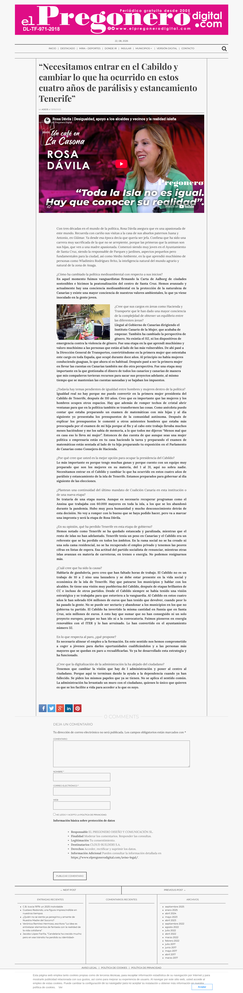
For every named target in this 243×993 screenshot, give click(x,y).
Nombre (58, 772)
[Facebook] (43, 708)
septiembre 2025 (174, 906)
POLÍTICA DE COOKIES (114, 968)
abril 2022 (170, 934)
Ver (61, 987)
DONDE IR (111, 48)
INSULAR (126, 48)
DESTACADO (67, 48)
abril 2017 (170, 954)
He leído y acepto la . (81, 815)
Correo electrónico (66, 786)
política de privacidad (93, 815)
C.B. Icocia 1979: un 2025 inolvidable (43, 906)
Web (55, 800)
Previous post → (175, 890)
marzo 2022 (171, 937)
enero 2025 (171, 910)
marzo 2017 (171, 958)
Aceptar (202, 987)
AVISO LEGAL (89, 968)
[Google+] (60, 708)
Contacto (187, 48)
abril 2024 (170, 913)
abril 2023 (170, 920)
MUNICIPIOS (143, 48)
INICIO (52, 48)
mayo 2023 (171, 917)
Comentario (60, 739)
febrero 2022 (172, 941)
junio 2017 (170, 947)
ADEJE (45, 109)
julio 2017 (170, 944)
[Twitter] (51, 708)
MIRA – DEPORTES (90, 48)
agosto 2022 (172, 927)
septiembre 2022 (174, 924)
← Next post (68, 890)
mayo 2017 (171, 951)
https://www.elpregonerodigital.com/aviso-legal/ (104, 857)
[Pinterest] (77, 708)
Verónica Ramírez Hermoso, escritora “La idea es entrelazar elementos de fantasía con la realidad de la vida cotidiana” (52, 927)
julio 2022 (170, 930)
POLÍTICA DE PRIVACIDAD (146, 968)
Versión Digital (167, 48)
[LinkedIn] (69, 708)
